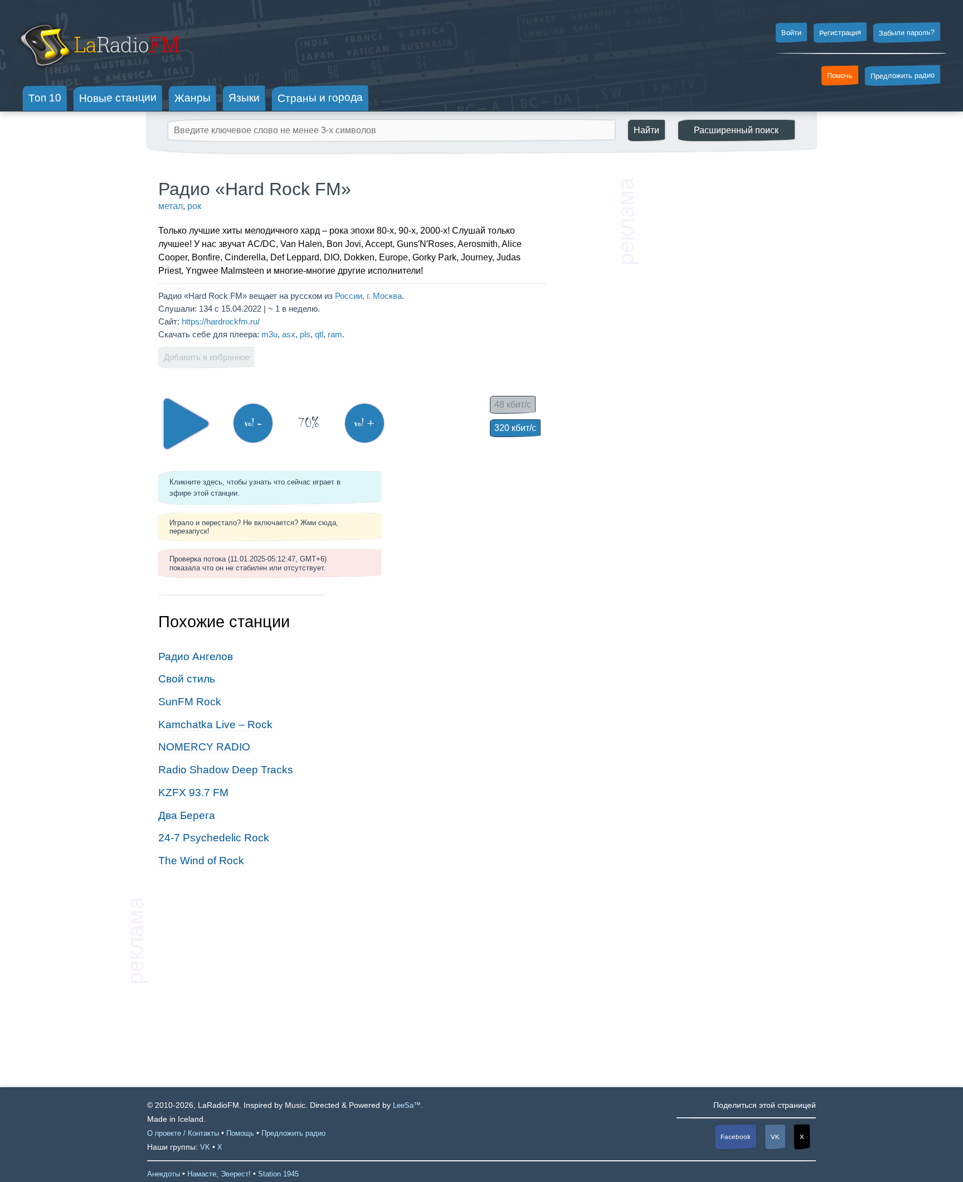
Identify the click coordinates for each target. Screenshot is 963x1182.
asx (288, 334)
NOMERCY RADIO (204, 747)
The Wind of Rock (201, 860)
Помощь (240, 1133)
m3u (269, 334)
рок (194, 206)
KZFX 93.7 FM (193, 792)
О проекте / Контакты (183, 1133)
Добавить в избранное (207, 357)
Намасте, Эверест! (219, 1174)
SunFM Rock (189, 702)
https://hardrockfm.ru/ (221, 321)
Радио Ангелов (195, 656)
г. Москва (384, 296)
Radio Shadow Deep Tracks (225, 770)
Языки (244, 98)
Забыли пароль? (907, 32)
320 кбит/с (515, 428)
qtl (319, 334)
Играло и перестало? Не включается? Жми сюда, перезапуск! (253, 527)
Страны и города (320, 98)
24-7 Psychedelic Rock (213, 838)
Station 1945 (278, 1174)
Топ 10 (44, 97)
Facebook (736, 1137)
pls (305, 334)
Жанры (192, 97)
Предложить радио (902, 75)
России (348, 296)
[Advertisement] (721, 345)
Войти (791, 32)
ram (335, 334)
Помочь (840, 75)
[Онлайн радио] (98, 71)
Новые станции (118, 97)
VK (775, 1136)
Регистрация (840, 32)
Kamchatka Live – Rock (215, 724)
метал (170, 206)
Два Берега (186, 815)
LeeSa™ (407, 1105)
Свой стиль (186, 679)
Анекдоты (163, 1174)
